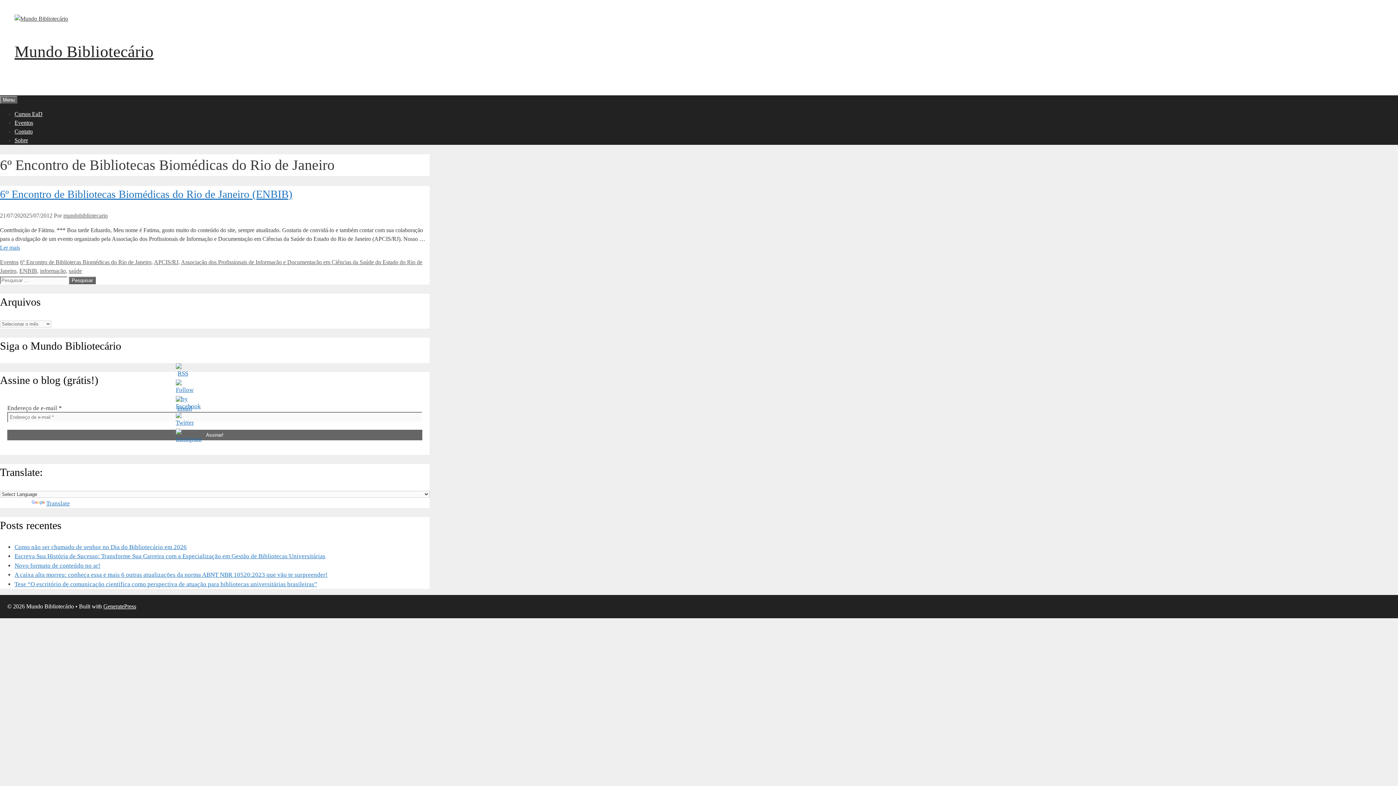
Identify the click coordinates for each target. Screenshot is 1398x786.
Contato (24, 131)
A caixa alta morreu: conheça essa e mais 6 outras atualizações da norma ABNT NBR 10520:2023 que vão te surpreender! (171, 574)
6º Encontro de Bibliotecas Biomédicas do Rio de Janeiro (85, 262)
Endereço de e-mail (34, 408)
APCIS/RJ (166, 262)
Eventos (24, 123)
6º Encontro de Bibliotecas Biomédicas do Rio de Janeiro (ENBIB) (146, 194)
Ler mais (10, 248)
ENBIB (28, 271)
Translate (58, 503)
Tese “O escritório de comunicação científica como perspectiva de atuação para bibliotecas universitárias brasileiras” (166, 584)
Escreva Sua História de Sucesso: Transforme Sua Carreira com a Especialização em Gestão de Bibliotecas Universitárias (170, 556)
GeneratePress (119, 606)
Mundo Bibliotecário (84, 52)
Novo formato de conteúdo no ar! (57, 565)
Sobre (21, 140)
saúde (75, 271)
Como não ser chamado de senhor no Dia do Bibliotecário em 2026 (101, 547)
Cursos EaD (29, 114)
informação (53, 271)
